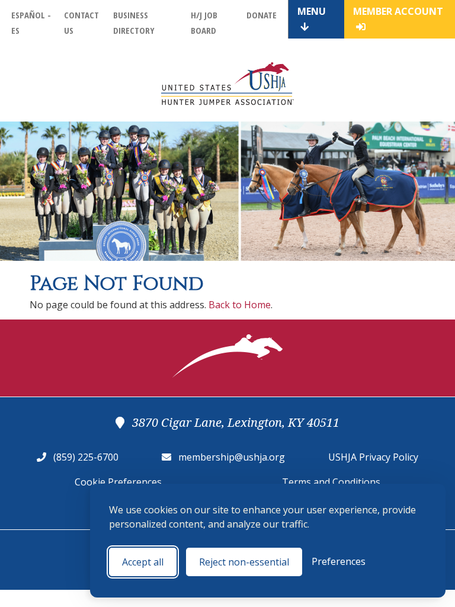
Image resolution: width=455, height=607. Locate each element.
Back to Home (240, 304)
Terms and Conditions (331, 481)
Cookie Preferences (118, 481)
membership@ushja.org (231, 457)
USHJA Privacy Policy (373, 457)
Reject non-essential (244, 561)
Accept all (143, 561)
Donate (261, 15)
